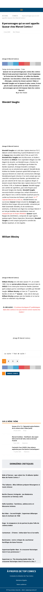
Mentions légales (21, 580)
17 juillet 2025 (17, 451)
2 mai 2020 (7, 32)
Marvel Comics (12, 373)
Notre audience (21, 584)
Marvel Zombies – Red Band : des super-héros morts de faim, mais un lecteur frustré (25, 439)
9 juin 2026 (16, 443)
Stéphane (25, 443)
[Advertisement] (21, 399)
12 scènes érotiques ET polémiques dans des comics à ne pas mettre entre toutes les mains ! (21, 309)
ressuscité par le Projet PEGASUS (14, 214)
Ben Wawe (16, 32)
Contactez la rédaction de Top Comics (21, 576)
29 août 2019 (16, 430)
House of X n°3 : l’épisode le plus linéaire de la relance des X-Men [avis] (25, 427)
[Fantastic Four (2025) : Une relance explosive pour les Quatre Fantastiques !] (6, 449)
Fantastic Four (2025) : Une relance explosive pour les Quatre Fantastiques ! (25, 448)
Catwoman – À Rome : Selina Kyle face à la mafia (20, 533)
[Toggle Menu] (21, 10)
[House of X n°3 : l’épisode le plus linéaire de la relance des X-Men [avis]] (6, 428)
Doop (24, 430)
